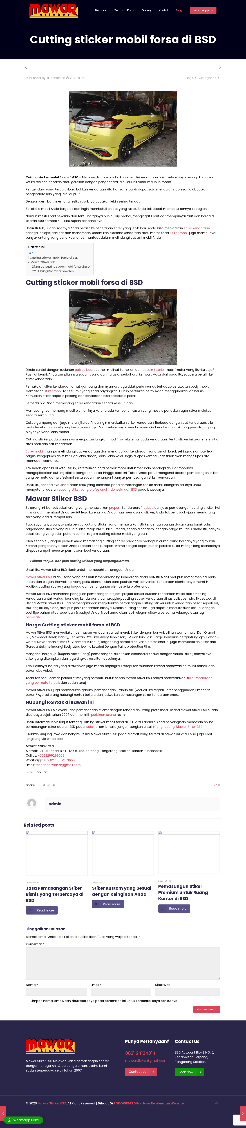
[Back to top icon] (216, 1103)
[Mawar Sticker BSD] (54, 10)
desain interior (153, 370)
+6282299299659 (51, 755)
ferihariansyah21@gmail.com (58, 765)
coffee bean (84, 370)
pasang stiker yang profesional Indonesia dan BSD (98, 489)
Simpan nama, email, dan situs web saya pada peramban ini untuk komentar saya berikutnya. (104, 1001)
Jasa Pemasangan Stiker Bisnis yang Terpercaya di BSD (55, 894)
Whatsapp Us (203, 10)
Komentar (35, 944)
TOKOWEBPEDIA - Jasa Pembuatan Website (149, 1103)
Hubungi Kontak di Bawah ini (55, 271)
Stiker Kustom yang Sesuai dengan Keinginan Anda (121, 891)
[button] (23, 1120)
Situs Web (163, 985)
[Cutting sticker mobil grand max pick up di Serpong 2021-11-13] (243, 1113)
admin (55, 78)
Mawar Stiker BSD (43, 262)
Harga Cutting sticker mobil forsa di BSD (63, 267)
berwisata (33, 617)
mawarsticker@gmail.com (145, 1060)
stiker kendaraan (197, 228)
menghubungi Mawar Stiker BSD (178, 727)
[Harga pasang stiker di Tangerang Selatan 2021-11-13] (3, 1113)
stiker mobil (53, 391)
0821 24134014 (140, 1053)
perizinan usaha (103, 715)
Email (96, 985)
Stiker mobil (179, 233)
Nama (32, 985)
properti (115, 508)
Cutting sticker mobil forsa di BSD (54, 258)
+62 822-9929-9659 (59, 760)
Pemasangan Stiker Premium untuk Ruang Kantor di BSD (183, 892)
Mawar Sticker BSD (52, 1103)
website (92, 727)
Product (147, 508)
